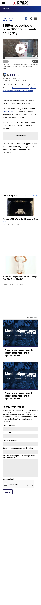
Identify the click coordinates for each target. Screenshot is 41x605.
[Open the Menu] (3, 3)
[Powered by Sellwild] (35, 317)
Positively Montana (8, 19)
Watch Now (35, 3)
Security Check (8, 479)
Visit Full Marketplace (31, 195)
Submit (7, 492)
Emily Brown (14, 75)
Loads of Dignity (9, 111)
